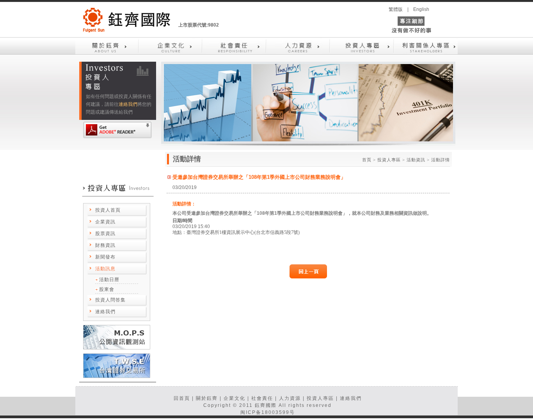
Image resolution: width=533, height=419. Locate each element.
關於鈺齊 (207, 398)
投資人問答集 (110, 300)
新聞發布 (105, 257)
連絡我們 (128, 104)
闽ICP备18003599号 (267, 412)
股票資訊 (105, 233)
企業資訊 (105, 222)
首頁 (366, 159)
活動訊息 (105, 268)
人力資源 (290, 398)
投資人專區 (320, 398)
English (421, 9)
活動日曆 (109, 279)
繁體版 (396, 9)
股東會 (106, 289)
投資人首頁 (108, 210)
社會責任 (262, 398)
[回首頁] (126, 21)
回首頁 (182, 398)
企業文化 (234, 398)
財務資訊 (105, 245)
